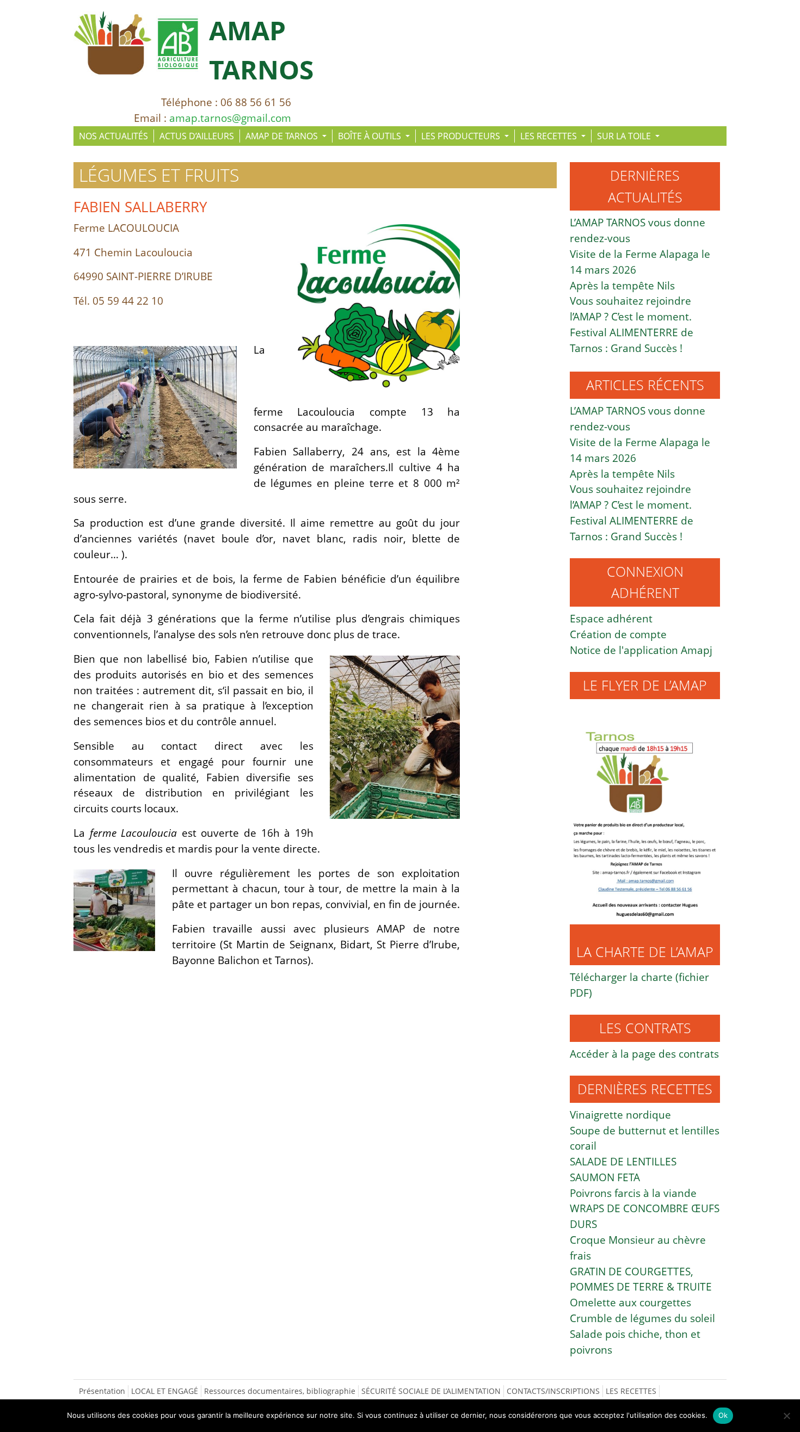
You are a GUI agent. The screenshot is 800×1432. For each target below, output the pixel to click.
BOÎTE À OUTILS (370, 136)
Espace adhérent (611, 618)
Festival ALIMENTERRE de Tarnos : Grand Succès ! (631, 340)
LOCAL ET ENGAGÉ (164, 1391)
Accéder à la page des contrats (644, 1053)
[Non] (786, 1415)
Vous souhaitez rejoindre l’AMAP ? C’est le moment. (631, 308)
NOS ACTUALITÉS (113, 136)
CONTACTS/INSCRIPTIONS (553, 1391)
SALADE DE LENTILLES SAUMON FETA (623, 1169)
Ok (723, 1415)
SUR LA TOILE (625, 136)
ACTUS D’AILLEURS (196, 136)
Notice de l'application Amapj (641, 650)
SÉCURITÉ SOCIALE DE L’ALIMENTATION (431, 1391)
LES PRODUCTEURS (461, 136)
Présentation (102, 1391)
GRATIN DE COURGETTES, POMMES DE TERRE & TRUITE (641, 1279)
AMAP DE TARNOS (282, 136)
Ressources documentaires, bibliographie (279, 1391)
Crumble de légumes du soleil (642, 1318)
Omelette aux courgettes (630, 1302)
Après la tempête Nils (622, 285)
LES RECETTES (549, 136)
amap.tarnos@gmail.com (230, 117)
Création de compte (618, 634)
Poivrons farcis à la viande (633, 1193)
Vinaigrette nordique (620, 1114)
